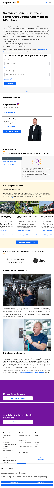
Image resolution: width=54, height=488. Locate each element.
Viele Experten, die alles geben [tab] (9, 161)
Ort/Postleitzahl (6, 462)
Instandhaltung (6, 442)
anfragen (10, 83)
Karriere (37, 442)
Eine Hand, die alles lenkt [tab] (8, 158)
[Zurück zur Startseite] (22, 2)
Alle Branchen (22, 450)
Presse (36, 444)
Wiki (36, 446)
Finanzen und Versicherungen (25, 446)
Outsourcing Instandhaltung (9, 444)
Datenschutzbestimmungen (7, 466)
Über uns (37, 435)
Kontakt (5, 457)
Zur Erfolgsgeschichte (23, 235)
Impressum (16, 466)
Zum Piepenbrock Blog (18, 398)
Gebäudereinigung (7, 440)
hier (52, 477)
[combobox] (27, 74)
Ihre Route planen (8, 112)
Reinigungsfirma (7, 435)
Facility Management (8, 437)
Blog (36, 437)
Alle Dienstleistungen (8, 450)
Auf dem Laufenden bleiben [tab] (9, 164)
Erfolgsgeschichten (11, 198)
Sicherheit (5, 446)
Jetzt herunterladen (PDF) (24, 230)
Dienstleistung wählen (12, 63)
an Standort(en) (9, 71)
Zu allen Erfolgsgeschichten (27, 242)
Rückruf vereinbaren (12, 131)
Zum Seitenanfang (39, 459)
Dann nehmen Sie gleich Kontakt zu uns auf (33, 372)
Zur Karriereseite (18, 422)
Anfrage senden (10, 126)
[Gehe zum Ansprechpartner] (27, 91)
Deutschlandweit (10, 77)
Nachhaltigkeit (38, 440)
